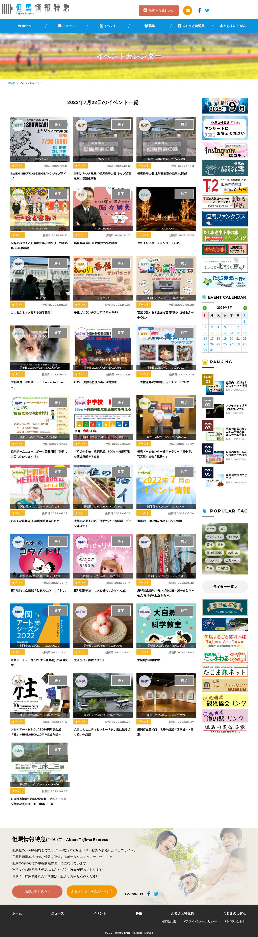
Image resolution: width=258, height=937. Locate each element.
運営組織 (169, 921)
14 (238, 333)
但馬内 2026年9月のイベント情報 (236, 384)
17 (211, 338)
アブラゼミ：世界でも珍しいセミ (236, 407)
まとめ (211, 528)
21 (238, 338)
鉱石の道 (233, 552)
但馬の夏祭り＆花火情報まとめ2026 (236, 453)
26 (225, 344)
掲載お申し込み (36, 891)
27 (231, 344)
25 (218, 344)
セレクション (215, 536)
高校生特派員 (215, 552)
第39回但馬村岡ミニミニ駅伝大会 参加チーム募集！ (236, 432)
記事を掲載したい (161, 10)
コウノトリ (213, 560)
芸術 (209, 544)
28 (238, 344)
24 (211, 344)
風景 (223, 528)
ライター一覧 (223, 587)
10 (211, 333)
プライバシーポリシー (201, 921)
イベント (110, 26)
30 (205, 349)
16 (205, 338)
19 (225, 338)
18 (218, 338)
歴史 (220, 544)
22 (244, 338)
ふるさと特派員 (193, 26)
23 (205, 344)
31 (211, 349)
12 (225, 333)
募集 (152, 26)
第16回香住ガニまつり (236, 476)
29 (244, 344)
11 (218, 333)
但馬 (209, 568)
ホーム (26, 26)
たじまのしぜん (235, 26)
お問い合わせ (236, 921)
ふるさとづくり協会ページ (90, 891)
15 (244, 333)
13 (231, 333)
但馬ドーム (232, 560)
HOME (11, 83)
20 (231, 338)
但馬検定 (223, 568)
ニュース (68, 26)
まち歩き (233, 536)
